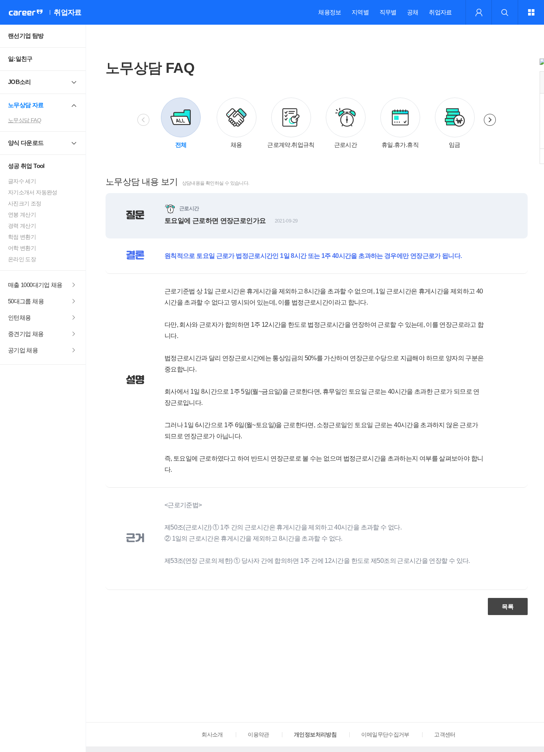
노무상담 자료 (26, 105)
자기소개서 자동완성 (32, 192)
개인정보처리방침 (315, 734)
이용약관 (258, 734)
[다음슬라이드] (490, 120)
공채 (413, 12)
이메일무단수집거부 (385, 734)
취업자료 (440, 12)
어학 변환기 (22, 248)
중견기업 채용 (26, 333)
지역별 (360, 12)
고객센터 (444, 734)
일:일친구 (20, 58)
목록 (507, 606)
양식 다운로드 (26, 142)
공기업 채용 (23, 350)
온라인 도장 (22, 259)
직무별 (388, 12)
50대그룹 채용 (26, 301)
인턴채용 (19, 317)
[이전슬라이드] (143, 120)
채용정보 (329, 12)
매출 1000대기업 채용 (35, 284)
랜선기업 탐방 (26, 35)
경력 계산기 (22, 226)
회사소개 (212, 734)
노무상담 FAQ (24, 120)
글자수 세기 (22, 181)
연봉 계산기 (22, 214)
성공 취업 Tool (26, 165)
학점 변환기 (22, 237)
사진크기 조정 (24, 203)
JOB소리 (19, 81)
